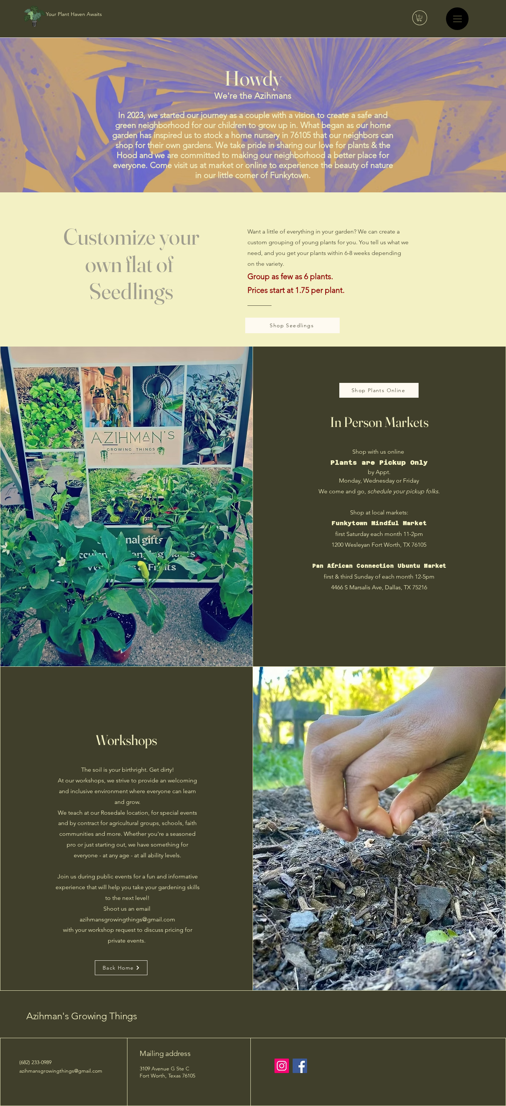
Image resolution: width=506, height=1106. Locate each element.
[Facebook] (300, 1066)
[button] (419, 17)
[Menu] (457, 18)
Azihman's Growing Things (81, 1016)
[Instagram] (281, 1066)
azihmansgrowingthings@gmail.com (127, 919)
